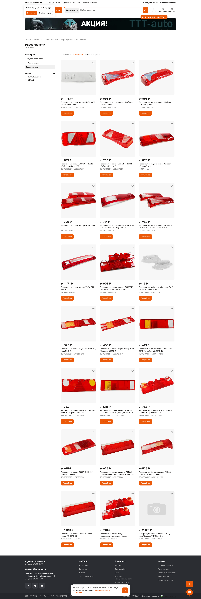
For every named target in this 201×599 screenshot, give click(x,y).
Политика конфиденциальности (123, 578)
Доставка (67, 3)
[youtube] (42, 586)
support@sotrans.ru (35, 569)
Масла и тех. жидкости (167, 573)
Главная (28, 40)
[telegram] (35, 586)
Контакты (94, 3)
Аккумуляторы (163, 569)
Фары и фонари (67, 40)
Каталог (37, 40)
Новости (85, 3)
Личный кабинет (121, 569)
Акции (75, 3)
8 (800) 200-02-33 (35, 561)
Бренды (51, 3)
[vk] (28, 586)
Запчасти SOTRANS (87, 577)
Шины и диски (163, 577)
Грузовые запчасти (50, 40)
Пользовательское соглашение (122, 584)
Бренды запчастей (165, 580)
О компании (83, 565)
